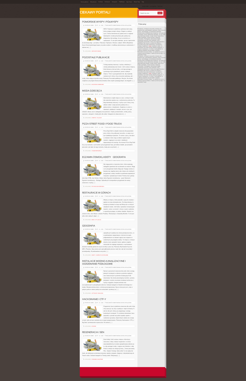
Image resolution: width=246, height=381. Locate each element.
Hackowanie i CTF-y (94, 299)
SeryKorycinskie (96, 51)
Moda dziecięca (92, 91)
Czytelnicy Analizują (97, 293)
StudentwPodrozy (97, 150)
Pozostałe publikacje (96, 58)
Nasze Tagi (137, 1)
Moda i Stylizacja (96, 219)
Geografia (88, 226)
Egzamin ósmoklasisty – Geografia (104, 157)
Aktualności (93, 2)
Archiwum (107, 1)
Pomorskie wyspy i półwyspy (100, 22)
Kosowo (94, 326)
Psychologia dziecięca (98, 186)
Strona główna (84, 2)
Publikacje (122, 1)
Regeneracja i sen (93, 332)
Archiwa (100, 1)
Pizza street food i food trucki (102, 124)
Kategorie (114, 1)
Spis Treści (129, 2)
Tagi (143, 1)
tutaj (150, 46)
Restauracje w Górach (96, 193)
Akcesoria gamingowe (97, 84)
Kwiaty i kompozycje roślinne (100, 255)
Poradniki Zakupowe (97, 359)
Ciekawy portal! (95, 12)
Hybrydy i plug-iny (97, 117)
